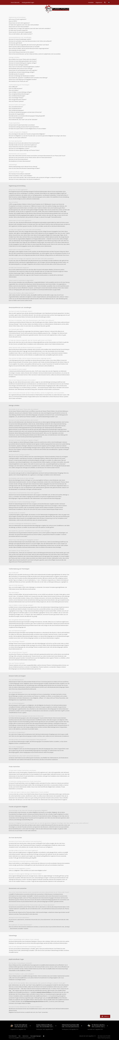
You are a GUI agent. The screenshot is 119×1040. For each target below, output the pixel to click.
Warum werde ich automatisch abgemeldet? (20, 32)
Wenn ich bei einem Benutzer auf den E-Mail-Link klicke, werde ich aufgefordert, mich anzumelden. (35, 54)
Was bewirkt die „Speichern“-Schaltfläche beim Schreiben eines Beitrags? (28, 77)
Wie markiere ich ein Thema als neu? (18, 81)
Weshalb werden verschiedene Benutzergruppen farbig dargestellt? (27, 116)
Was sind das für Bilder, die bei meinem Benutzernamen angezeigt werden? (29, 48)
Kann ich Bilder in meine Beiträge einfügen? (20, 92)
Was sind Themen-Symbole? (16, 101)
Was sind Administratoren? (16, 106)
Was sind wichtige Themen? (16, 97)
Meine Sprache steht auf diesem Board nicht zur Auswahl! (24, 46)
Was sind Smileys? (14, 90)
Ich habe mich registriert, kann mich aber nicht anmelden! (24, 25)
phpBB (16, 1037)
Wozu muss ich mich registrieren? (17, 19)
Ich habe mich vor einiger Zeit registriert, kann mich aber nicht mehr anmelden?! (30, 28)
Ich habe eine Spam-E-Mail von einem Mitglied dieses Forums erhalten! (27, 128)
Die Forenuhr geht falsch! (15, 43)
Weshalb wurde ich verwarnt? (16, 74)
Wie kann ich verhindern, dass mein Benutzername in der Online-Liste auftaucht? (30, 41)
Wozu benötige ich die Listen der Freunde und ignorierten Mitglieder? (27, 134)
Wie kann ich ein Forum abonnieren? (18, 159)
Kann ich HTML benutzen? (15, 88)
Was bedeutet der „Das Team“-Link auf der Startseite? (23, 119)
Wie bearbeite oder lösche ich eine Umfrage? (21, 68)
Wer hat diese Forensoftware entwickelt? (19, 174)
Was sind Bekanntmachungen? (17, 96)
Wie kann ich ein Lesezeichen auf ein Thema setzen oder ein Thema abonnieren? (30, 157)
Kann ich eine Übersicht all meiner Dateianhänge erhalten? (24, 168)
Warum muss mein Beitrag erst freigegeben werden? (23, 79)
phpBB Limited (39, 355)
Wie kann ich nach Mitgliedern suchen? (19, 148)
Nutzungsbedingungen (35, 1036)
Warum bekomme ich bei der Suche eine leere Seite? (23, 146)
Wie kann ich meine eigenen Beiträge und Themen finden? (24, 150)
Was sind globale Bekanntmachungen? (19, 94)
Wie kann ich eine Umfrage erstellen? (18, 65)
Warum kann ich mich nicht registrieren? (19, 23)
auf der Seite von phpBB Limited (46, 968)
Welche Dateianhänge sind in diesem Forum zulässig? (23, 166)
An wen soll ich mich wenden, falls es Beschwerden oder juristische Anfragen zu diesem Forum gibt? (35, 177)
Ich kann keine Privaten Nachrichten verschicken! (22, 125)
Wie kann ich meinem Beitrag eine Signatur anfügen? (23, 63)
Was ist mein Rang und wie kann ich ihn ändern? (21, 52)
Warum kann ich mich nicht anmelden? (19, 26)
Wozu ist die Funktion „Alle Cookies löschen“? (21, 34)
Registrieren (99, 2)
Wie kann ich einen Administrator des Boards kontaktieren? (24, 179)
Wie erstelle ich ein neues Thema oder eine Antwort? (23, 59)
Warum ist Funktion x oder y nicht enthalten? (20, 175)
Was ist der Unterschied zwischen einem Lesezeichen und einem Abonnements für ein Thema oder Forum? (37, 155)
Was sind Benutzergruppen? (16, 110)
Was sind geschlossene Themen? (17, 99)
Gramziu (108, 1037)
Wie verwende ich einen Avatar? (17, 50)
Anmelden (91, 2)
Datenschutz (25, 1036)
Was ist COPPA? (13, 21)
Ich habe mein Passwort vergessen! (18, 30)
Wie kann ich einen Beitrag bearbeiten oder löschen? (23, 61)
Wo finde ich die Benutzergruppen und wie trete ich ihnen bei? (25, 112)
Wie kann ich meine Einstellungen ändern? (20, 39)
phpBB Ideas (23, 978)
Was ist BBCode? (13, 86)
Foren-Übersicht (12, 1036)
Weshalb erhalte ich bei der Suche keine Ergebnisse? (23, 145)
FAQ (19, 1036)
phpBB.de (50, 355)
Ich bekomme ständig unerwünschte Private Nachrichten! (24, 127)
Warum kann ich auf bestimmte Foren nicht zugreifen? (23, 70)
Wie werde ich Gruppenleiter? (16, 114)
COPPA (36, 233)
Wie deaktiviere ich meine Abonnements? (20, 161)
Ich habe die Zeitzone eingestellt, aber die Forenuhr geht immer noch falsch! (29, 45)
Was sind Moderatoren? (15, 108)
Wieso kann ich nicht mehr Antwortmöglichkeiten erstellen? (24, 66)
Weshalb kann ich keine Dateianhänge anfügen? (22, 72)
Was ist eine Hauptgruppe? (16, 117)
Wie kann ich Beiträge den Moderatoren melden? (22, 76)
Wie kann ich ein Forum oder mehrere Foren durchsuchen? (24, 143)
